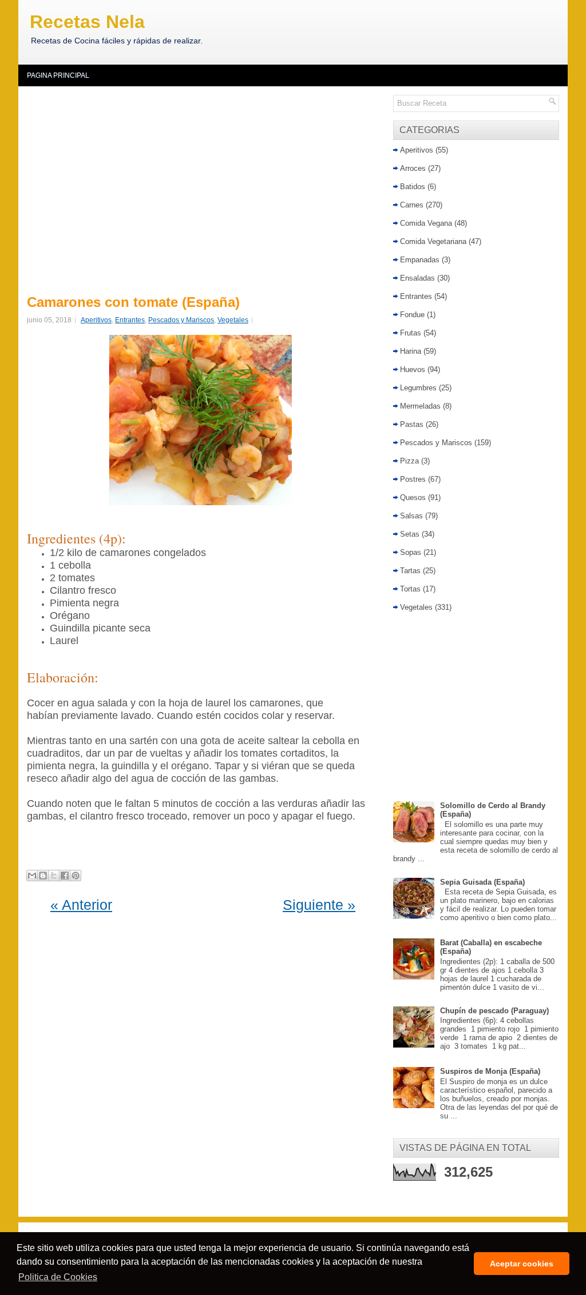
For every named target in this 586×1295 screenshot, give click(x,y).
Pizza (409, 461)
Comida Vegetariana (433, 241)
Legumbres (418, 387)
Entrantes (130, 320)
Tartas (410, 570)
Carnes (411, 205)
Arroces (413, 168)
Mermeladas (420, 406)
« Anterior (81, 905)
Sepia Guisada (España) (482, 882)
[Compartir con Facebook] (64, 875)
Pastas (411, 424)
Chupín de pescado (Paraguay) (494, 1010)
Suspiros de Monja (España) (490, 1071)
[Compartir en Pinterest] (75, 875)
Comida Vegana (426, 223)
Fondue (412, 314)
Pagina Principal (58, 75)
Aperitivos (96, 320)
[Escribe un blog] (43, 875)
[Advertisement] (203, 189)
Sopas (410, 552)
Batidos (412, 186)
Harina (410, 351)
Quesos (413, 497)
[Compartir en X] (54, 875)
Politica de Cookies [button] (57, 1277)
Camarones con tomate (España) (133, 302)
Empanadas (420, 259)
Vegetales (232, 320)
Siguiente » (319, 905)
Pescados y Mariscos (181, 320)
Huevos (412, 369)
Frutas (410, 333)
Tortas (410, 589)
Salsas (411, 515)
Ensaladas (417, 278)
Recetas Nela (87, 21)
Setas (409, 534)
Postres (413, 479)
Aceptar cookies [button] (521, 1263)
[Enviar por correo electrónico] (32, 875)
